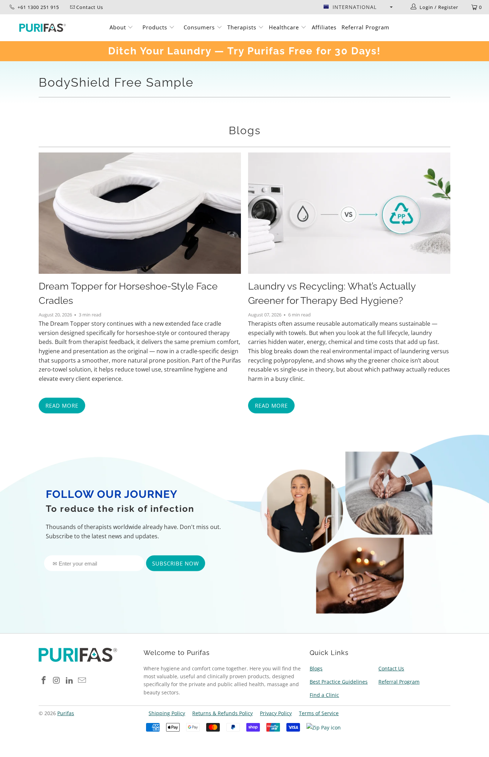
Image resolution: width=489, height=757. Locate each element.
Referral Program (365, 27)
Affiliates (324, 27)
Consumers (200, 27)
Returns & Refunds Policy (222, 713)
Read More (61, 405)
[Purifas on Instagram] (57, 680)
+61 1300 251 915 (37, 7)
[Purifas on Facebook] (44, 680)
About (119, 27)
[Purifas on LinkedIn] (69, 680)
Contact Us (391, 668)
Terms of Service (319, 713)
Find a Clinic (324, 695)
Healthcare (285, 27)
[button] (358, 7)
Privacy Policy (276, 713)
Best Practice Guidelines (339, 681)
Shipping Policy (167, 713)
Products (155, 27)
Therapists (241, 27)
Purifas (65, 713)
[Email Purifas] (82, 680)
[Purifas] (42, 27)
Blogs (245, 130)
